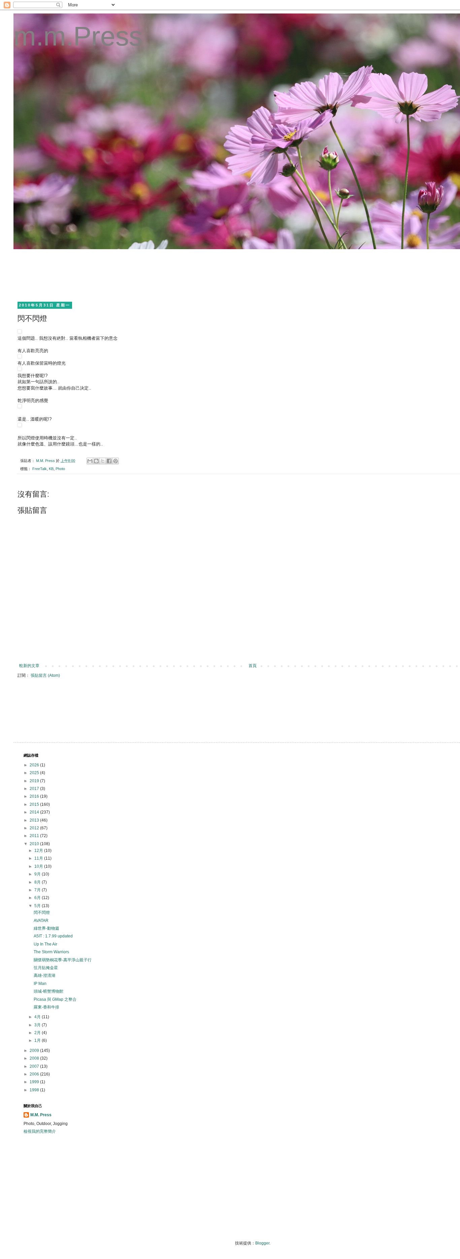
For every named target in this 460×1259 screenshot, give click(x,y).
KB (51, 469)
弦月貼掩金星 (46, 967)
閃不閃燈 (42, 912)
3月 (38, 1025)
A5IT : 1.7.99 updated (53, 936)
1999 (35, 1082)
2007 (35, 1066)
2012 (35, 828)
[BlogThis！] (96, 461)
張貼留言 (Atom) (45, 675)
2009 (35, 1050)
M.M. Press (41, 1115)
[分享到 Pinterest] (115, 461)
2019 (35, 780)
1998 (35, 1090)
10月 (39, 866)
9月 (38, 874)
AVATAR (41, 920)
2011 (35, 835)
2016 (35, 796)
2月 (38, 1032)
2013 (35, 820)
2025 (35, 772)
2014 (35, 812)
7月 (38, 890)
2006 (35, 1074)
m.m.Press (77, 36)
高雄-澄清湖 (44, 975)
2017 (35, 788)
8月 (38, 882)
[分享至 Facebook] (109, 461)
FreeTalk (39, 469)
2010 (35, 843)
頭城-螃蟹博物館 (48, 991)
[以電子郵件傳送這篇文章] (90, 461)
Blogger (262, 1243)
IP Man (40, 983)
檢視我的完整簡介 (40, 1131)
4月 (38, 1017)
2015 (35, 804)
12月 (39, 850)
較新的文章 (29, 665)
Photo (60, 469)
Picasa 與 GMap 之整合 (55, 999)
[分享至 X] (102, 461)
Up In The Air (45, 944)
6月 (38, 897)
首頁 (253, 665)
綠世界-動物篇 (46, 928)
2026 (35, 765)
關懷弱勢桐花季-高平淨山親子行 (63, 960)
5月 (38, 905)
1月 (38, 1040)
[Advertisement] (146, 274)
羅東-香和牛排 (46, 1007)
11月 (39, 858)
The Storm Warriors (51, 952)
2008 (35, 1058)
